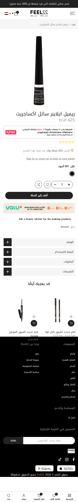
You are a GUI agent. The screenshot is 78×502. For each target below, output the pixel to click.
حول (37, 354)
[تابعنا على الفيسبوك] (73, 459)
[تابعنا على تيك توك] (59, 459)
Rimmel (65, 226)
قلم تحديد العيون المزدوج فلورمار (23, 334)
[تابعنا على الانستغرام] (66, 459)
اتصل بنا (71, 418)
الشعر (72, 366)
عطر (73, 372)
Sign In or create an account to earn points (50, 158)
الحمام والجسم (68, 397)
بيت (73, 24)
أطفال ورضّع (69, 384)
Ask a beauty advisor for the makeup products (45, 219)
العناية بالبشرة (68, 360)
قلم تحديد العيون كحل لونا (60, 332)
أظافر (72, 378)
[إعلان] (40, 4)
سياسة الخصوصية (30, 366)
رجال (73, 391)
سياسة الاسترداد (31, 372)
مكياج (72, 354)
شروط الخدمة (32, 360)
